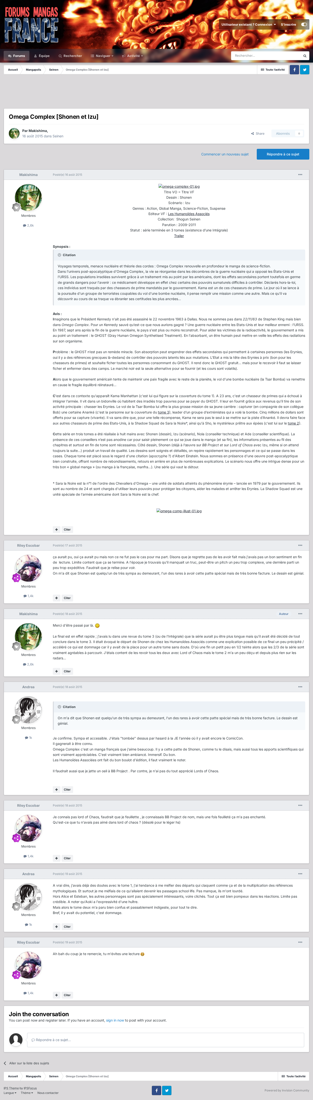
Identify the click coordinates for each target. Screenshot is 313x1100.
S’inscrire (288, 24)
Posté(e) (67, 174)
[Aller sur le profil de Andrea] (28, 709)
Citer (67, 529)
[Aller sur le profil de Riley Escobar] (28, 568)
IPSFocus (30, 1088)
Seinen (58, 136)
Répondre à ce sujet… (53, 1040)
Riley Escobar (28, 545)
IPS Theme (11, 1088)
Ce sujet (288, 55)
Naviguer (102, 56)
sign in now (115, 1020)
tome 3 (163, 412)
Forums (18, 56)
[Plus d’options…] (300, 175)
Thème (26, 1093)
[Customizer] (304, 24)
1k (30, 738)
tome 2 (293, 423)
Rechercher (72, 56)
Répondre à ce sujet (283, 154)
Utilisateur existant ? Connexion (248, 24)
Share (259, 133)
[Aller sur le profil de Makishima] (14, 133)
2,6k (30, 225)
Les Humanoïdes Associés (189, 214)
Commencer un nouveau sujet (225, 154)
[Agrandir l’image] (179, 186)
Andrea (28, 687)
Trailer (179, 236)
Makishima (38, 131)
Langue (9, 1093)
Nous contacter (48, 1093)
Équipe (44, 56)
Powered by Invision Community (287, 1090)
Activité (133, 56)
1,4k (30, 596)
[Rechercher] (305, 55)
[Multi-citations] (56, 529)
